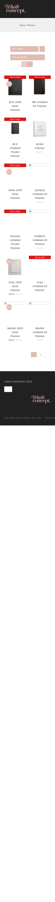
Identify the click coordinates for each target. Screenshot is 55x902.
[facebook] (5, 412)
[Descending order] (42, 49)
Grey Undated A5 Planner (40, 286)
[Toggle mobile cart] (44, 12)
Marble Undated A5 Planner (40, 332)
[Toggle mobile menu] (50, 12)
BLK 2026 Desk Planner (15, 106)
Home (22, 25)
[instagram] (9, 412)
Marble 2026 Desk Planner (15, 332)
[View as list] (30, 64)
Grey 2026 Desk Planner (15, 286)
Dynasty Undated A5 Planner (40, 194)
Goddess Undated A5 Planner (40, 240)
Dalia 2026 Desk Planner (15, 194)
